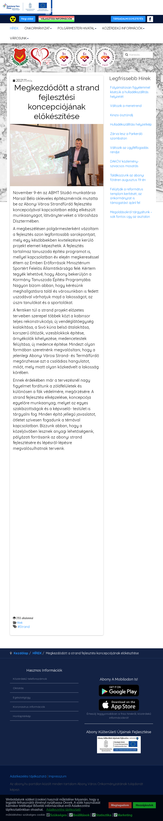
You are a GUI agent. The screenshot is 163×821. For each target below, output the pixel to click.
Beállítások (81, 815)
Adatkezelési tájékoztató (28, 776)
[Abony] (62, 57)
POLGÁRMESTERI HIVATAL (76, 28)
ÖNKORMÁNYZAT (37, 28)
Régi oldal (27, 18)
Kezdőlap (21, 653)
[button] (44, 809)
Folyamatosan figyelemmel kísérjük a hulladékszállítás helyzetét (130, 92)
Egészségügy (21, 697)
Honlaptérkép (22, 716)
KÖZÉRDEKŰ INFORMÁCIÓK (122, 28)
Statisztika (103, 815)
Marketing (124, 815)
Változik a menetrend (126, 106)
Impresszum (57, 776)
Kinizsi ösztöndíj (121, 115)
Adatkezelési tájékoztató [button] (63, 809)
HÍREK (14, 28)
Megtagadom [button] (120, 805)
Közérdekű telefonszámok (30, 679)
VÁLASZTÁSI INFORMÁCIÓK (56, 18)
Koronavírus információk (29, 707)
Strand (25, 627)
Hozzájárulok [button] (144, 805)
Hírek (19, 622)
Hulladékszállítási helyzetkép (131, 124)
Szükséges (58, 815)
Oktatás (18, 688)
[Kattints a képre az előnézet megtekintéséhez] (56, 155)
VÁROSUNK (18, 38)
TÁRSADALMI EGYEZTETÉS (128, 18)
